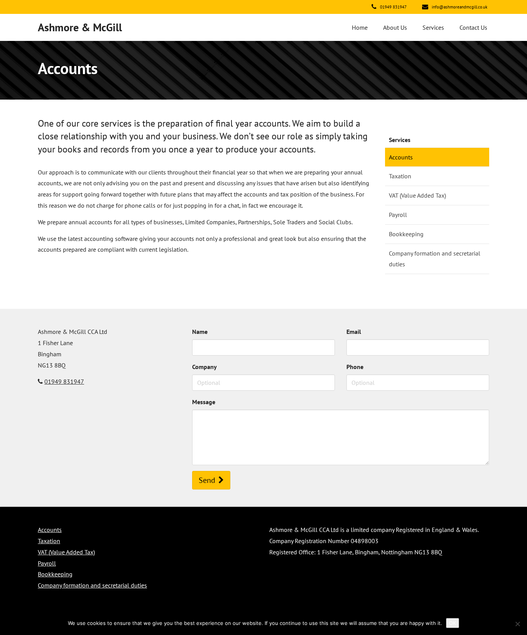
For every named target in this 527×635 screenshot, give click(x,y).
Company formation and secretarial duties (434, 258)
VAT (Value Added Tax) (417, 195)
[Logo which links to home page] (78, 27)
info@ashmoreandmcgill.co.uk (459, 7)
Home (360, 27)
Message (203, 402)
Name (200, 331)
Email (353, 331)
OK (452, 623)
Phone (354, 367)
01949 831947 (393, 7)
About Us (395, 27)
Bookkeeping (406, 234)
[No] (517, 624)
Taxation (400, 176)
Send (207, 480)
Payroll (398, 214)
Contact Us (473, 27)
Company (204, 367)
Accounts (401, 157)
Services (433, 27)
